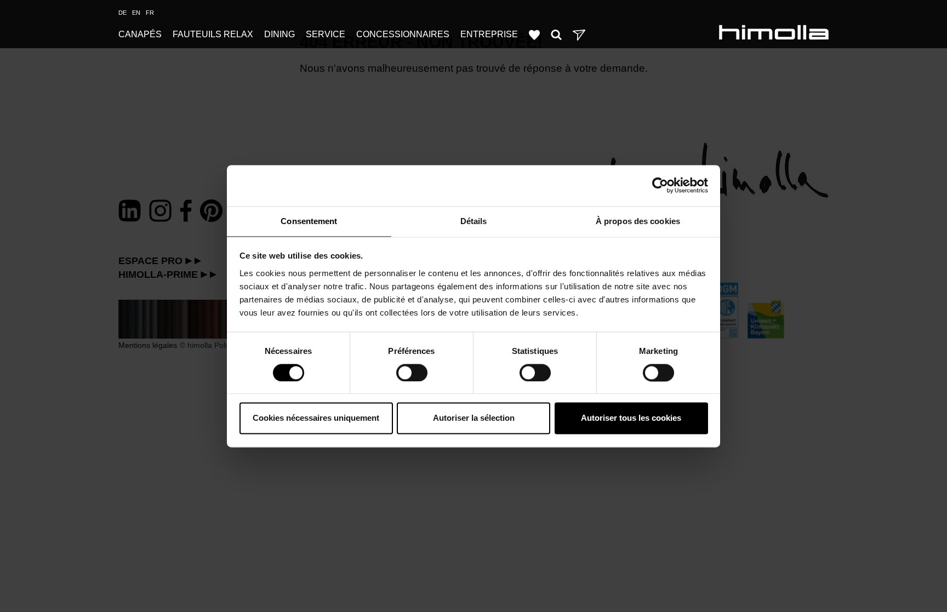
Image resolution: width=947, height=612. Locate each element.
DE (122, 12)
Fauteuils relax (213, 34)
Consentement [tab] (309, 221)
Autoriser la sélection (474, 418)
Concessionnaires (402, 34)
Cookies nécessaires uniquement (316, 418)
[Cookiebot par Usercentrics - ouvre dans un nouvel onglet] (660, 185)
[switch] (411, 372)
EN (136, 12)
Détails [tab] (473, 221)
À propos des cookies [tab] (638, 221)
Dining (279, 34)
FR (150, 12)
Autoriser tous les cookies (631, 418)
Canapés (140, 34)
